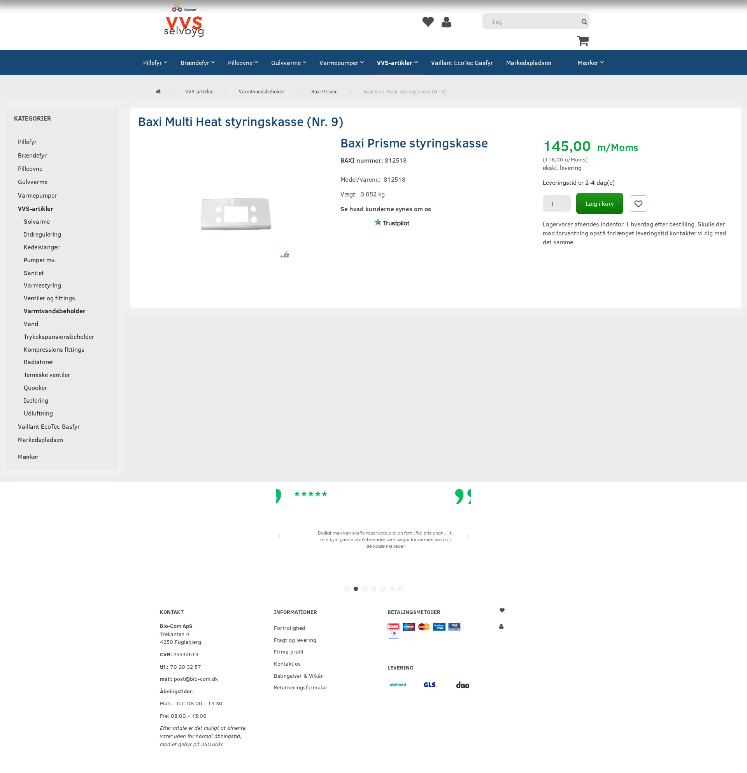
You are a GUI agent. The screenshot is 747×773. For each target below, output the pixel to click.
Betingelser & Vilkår (298, 675)
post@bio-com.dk (196, 678)
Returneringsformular (301, 687)
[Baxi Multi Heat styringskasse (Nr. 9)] (233, 213)
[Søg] (584, 21)
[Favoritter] (427, 21)
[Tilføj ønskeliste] (638, 203)
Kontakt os (287, 663)
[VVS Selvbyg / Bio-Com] (184, 21)
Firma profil (288, 651)
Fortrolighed (289, 627)
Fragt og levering (295, 639)
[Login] (446, 21)
